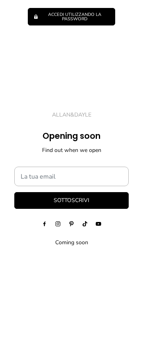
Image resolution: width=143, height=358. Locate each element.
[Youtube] (98, 223)
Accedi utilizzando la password (74, 17)
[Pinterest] (71, 223)
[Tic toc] (85, 223)
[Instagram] (58, 223)
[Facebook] (44, 223)
